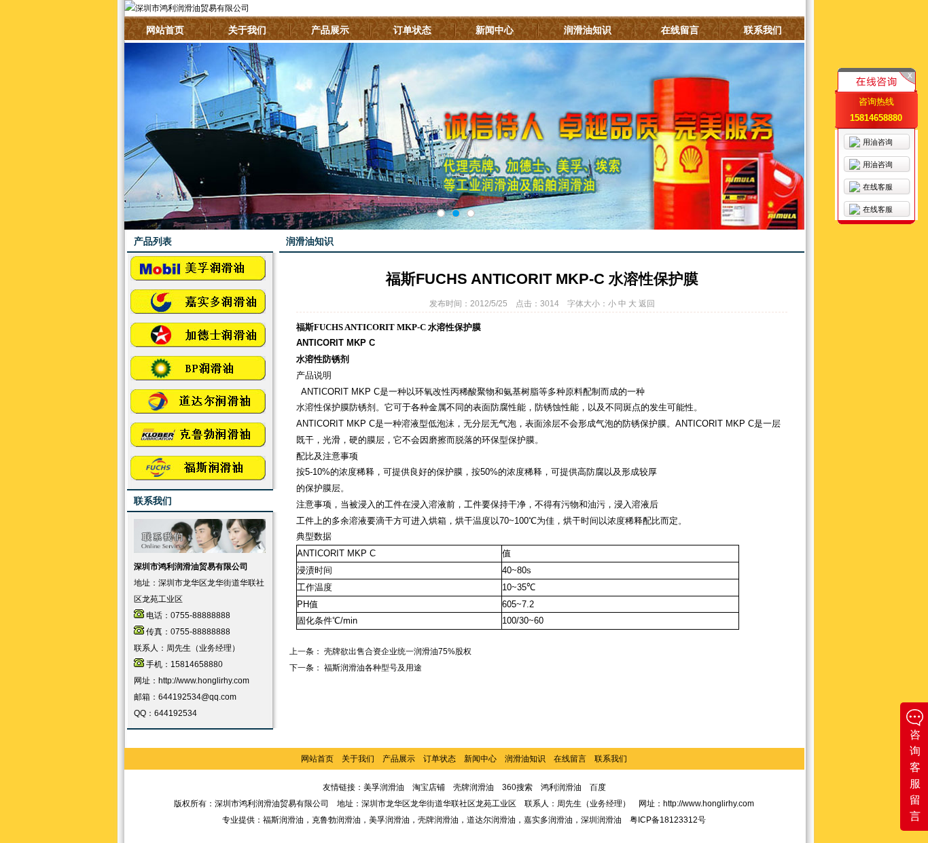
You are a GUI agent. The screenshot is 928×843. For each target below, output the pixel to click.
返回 (647, 303)
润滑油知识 (587, 29)
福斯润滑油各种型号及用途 (373, 667)
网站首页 (165, 29)
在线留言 (680, 29)
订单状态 (412, 29)
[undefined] (441, 213)
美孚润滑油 (383, 787)
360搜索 (517, 787)
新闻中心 (495, 29)
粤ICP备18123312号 (668, 820)
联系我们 (763, 29)
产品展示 (330, 29)
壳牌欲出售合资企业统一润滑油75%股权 (397, 651)
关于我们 (247, 29)
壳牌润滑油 (473, 787)
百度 (598, 787)
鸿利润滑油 (561, 787)
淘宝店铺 (428, 787)
